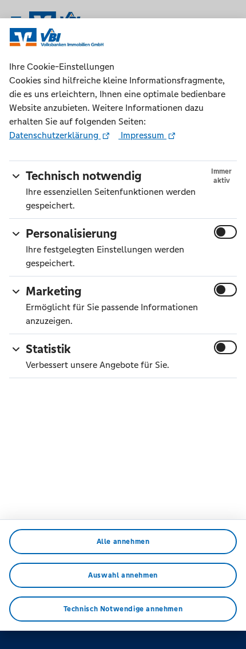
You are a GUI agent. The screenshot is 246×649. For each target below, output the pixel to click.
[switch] (225, 232)
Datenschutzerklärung (55, 135)
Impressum (142, 135)
